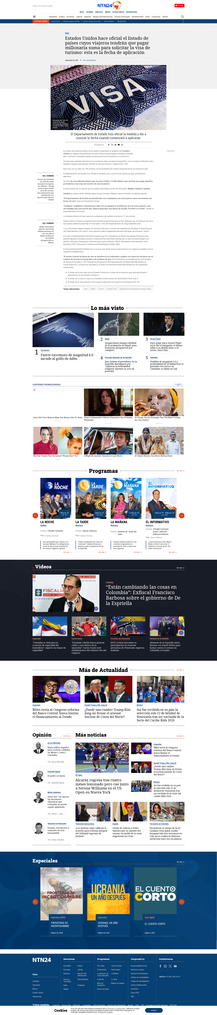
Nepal (107, 339)
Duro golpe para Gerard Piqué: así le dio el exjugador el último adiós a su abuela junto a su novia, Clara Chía (166, 346)
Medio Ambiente (54, 792)
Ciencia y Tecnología (122, 17)
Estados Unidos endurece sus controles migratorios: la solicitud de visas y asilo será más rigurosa (124, 545)
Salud (147, 17)
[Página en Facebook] (160, 966)
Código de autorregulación (140, 981)
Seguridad (37, 638)
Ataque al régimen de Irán (71, 21)
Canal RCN (56, 1005)
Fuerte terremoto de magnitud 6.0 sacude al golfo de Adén (67, 356)
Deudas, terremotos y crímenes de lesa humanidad (58, 830)
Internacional (37, 997)
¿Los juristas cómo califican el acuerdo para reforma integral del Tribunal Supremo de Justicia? (91, 832)
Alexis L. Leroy (57, 814)
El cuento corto (155, 923)
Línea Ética (134, 989)
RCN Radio (76, 1005)
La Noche (47, 522)
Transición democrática (84, 824)
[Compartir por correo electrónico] (119, 145)
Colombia (154, 357)
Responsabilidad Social (139, 966)
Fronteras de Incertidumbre (60, 924)
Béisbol (140, 705)
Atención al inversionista (139, 974)
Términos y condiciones (116, 1008)
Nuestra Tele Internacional (102, 17)
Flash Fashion (115, 970)
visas (67, 33)
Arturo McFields (54, 743)
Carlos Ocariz (77, 638)
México (35, 989)
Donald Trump (55, 21)
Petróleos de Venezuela (120, 638)
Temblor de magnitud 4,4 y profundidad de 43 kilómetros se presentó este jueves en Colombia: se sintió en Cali (167, 365)
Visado (92, 289)
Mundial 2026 (121, 21)
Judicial (79, 17)
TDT (142, 1005)
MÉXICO (107, 12)
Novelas (130, 1005)
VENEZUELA (99, 12)
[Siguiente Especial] (181, 902)
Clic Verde (100, 966)
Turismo (101, 289)
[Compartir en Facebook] (109, 145)
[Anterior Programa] (35, 515)
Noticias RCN (66, 1005)
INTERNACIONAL (131, 12)
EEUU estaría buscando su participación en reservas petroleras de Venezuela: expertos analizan (127, 646)
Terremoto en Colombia (159, 824)
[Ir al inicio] (45, 963)
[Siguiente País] (183, 22)
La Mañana (119, 522)
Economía (70, 17)
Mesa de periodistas (101, 984)
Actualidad (53, 17)
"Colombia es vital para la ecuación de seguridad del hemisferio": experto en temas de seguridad (49, 646)
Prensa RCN (135, 993)
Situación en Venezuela (57, 823)
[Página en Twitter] (170, 966)
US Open (78, 775)
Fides (137, 1005)
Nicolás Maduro (109, 21)
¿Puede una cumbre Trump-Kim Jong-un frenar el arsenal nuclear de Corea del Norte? (108, 713)
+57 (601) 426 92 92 (173, 977)
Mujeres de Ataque (117, 983)
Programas (156, 17)
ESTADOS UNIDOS (118, 12)
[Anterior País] (183, 20)
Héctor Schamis (57, 840)
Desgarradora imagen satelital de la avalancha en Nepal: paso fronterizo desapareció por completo (121, 346)
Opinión (165, 17)
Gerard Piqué (155, 339)
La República (86, 1005)
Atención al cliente (137, 970)
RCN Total (173, 1005)
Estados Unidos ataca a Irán (92, 21)
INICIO (82, 12)
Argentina (36, 705)
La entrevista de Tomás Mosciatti (103, 975)
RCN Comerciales (99, 1005)
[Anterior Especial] (35, 902)
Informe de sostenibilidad (140, 977)
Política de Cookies (105, 1012)
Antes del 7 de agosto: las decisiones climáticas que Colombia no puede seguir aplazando (58, 801)
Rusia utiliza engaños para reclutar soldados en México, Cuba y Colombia (59, 751)
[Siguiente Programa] (181, 515)
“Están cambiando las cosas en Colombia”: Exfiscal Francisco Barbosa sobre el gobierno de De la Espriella (91, 545)
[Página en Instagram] (165, 966)
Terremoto (45, 350)
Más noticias (90, 735)
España (115, 824)
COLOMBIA (89, 12)
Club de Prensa (116, 966)
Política (62, 17)
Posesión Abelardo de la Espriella (118, 357)
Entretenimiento (138, 17)
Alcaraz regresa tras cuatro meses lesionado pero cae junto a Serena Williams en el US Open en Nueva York (102, 786)
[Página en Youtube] (175, 966)
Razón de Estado (103, 989)
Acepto (154, 1010)
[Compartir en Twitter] (112, 145)
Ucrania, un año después (108, 924)
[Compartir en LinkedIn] (115, 145)
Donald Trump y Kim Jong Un (96, 705)
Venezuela (36, 985)
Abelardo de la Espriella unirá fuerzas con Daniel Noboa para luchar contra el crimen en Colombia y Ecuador (165, 646)
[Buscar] (182, 16)
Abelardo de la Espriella (159, 638)
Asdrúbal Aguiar (54, 771)
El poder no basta (56, 775)
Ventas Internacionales (139, 985)
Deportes (87, 17)
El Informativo (157, 522)
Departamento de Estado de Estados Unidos (135, 289)
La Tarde (81, 522)
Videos (43, 566)
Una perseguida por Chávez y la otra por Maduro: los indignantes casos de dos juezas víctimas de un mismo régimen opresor (56, 545)
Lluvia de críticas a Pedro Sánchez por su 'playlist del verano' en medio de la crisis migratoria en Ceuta (127, 832)
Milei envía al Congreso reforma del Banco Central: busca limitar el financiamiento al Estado (56, 713)
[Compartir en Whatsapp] (122, 145)
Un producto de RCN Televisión (157, 1005)
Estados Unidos (38, 993)
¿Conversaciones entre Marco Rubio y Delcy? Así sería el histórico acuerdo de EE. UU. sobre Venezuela (160, 545)
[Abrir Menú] (34, 16)
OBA (132, 997)
